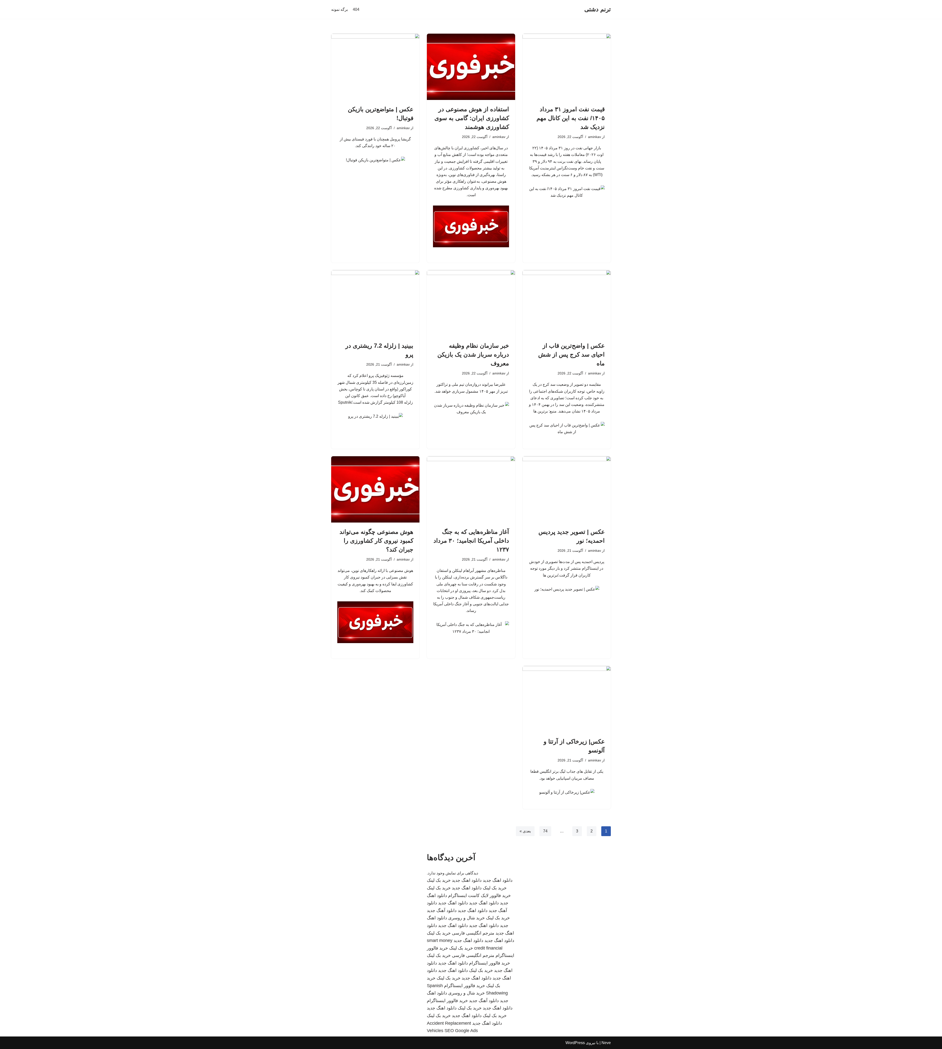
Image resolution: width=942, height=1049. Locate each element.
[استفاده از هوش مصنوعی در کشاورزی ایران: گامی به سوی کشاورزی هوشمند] (471, 67)
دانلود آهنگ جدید (442, 910)
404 (356, 9)
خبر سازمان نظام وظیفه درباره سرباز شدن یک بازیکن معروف (473, 354)
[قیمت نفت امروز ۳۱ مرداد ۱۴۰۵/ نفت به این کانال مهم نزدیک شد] (567, 67)
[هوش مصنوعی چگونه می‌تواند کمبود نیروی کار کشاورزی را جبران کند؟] (375, 489)
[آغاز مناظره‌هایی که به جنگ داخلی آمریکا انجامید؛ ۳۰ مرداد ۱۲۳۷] (471, 489)
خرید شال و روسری (466, 917)
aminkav (594, 137)
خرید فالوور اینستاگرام (489, 963)
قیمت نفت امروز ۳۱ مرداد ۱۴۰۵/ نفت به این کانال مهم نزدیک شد (570, 118)
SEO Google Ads (461, 1030)
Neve (606, 1043)
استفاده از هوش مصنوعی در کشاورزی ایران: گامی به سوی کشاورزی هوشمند (471, 118)
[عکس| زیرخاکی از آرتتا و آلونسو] (567, 699)
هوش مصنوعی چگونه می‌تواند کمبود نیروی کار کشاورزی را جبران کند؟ (376, 540)
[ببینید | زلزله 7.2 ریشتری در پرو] (375, 303)
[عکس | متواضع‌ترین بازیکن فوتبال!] (375, 67)
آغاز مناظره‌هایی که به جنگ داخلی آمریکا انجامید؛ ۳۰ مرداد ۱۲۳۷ (471, 540)
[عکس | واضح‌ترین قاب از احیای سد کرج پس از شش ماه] (567, 303)
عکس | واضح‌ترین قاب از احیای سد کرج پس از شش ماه (571, 354)
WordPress (575, 1043)
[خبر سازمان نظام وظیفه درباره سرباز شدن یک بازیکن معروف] (471, 303)
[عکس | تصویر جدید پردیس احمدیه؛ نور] (567, 489)
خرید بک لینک (439, 880)
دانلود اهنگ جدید (497, 880)
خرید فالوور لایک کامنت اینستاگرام (479, 895)
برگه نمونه (339, 9)
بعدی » (525, 831)
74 (545, 831)
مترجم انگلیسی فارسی (473, 933)
